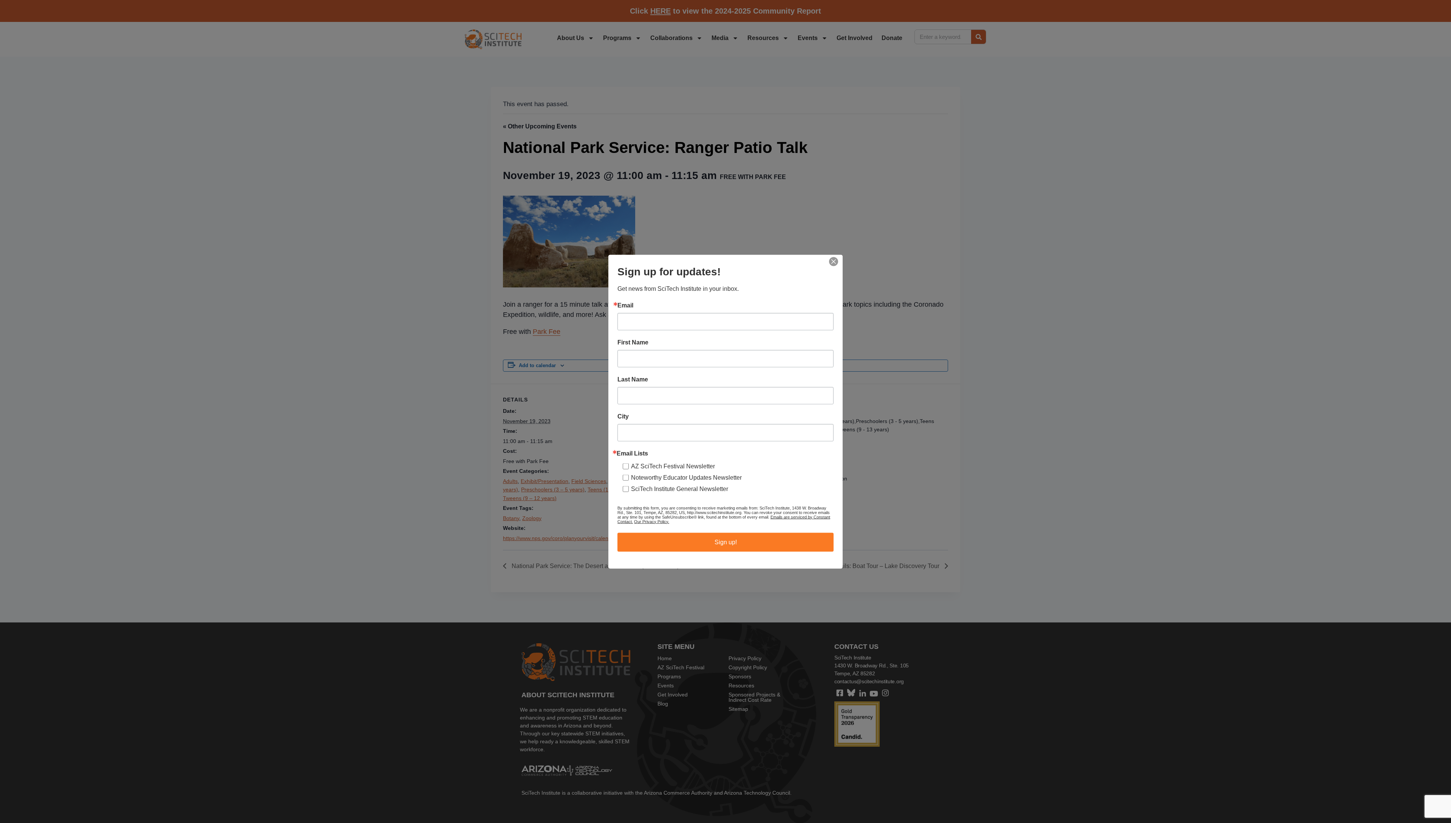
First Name (632, 342)
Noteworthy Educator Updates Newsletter (686, 477)
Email (625, 305)
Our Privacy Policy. (651, 521)
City (623, 416)
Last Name (632, 379)
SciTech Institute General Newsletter (679, 488)
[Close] (833, 261)
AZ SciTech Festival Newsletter (673, 466)
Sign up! (726, 542)
